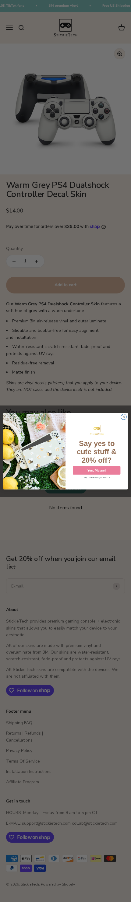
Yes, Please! (96, 470)
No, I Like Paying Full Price (97, 477)
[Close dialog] (123, 416)
